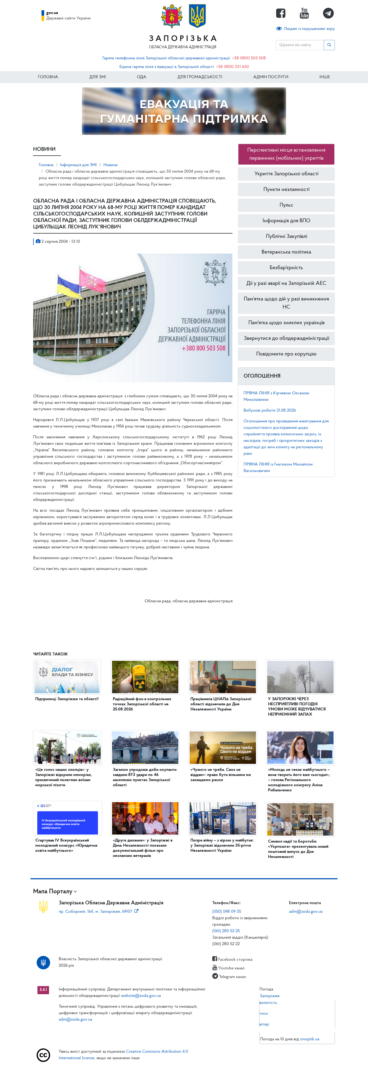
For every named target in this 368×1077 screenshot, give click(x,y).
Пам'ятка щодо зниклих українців (286, 323)
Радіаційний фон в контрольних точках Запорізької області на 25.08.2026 (142, 704)
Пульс (286, 205)
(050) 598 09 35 (226, 912)
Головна (48, 77)
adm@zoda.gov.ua (305, 912)
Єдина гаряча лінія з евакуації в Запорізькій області (166, 67)
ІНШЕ (325, 77)
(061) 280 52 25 (226, 931)
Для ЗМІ (97, 77)
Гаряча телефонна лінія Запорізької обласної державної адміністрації (166, 58)
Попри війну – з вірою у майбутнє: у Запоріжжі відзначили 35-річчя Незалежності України (222, 845)
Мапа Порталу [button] (52, 891)
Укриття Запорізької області (286, 174)
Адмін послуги (270, 77)
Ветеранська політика (286, 252)
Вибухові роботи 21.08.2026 (270, 410)
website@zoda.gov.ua (141, 996)
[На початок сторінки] (184, 1067)
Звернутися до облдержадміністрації (286, 338)
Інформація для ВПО (286, 221)
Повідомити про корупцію (286, 354)
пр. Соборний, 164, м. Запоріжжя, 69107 (95, 912)
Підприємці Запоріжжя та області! (67, 699)
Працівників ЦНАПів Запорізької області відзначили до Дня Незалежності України (220, 704)
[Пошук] (329, 45)
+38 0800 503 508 (249, 58)
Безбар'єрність (286, 268)
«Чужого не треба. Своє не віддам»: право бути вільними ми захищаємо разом (220, 775)
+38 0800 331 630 (232, 67)
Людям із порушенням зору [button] (309, 29)
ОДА (141, 77)
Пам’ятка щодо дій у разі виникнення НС (286, 303)
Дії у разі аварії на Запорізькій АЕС (286, 283)
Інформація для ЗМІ (78, 165)
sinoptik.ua (309, 1039)
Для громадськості (200, 77)
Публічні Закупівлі (286, 236)
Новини (110, 165)
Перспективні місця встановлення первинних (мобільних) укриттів (286, 154)
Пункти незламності (286, 189)
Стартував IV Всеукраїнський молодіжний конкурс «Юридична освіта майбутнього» (66, 845)
